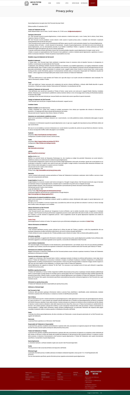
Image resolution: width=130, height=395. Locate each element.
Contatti (59, 374)
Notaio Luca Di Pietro (30, 377)
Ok (101, 392)
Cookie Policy (60, 379)
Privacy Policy (60, 377)
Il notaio (27, 374)
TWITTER (75, 374)
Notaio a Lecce (29, 372)
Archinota (43, 374)
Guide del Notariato (45, 372)
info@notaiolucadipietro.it (91, 384)
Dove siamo (59, 372)
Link (42, 379)
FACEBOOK (75, 372)
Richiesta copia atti (45, 377)
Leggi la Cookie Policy (93, 392)
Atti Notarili (28, 379)
